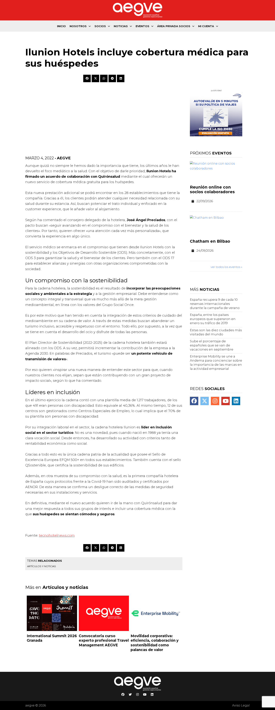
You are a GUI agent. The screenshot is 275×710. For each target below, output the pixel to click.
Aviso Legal (241, 705)
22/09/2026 (204, 201)
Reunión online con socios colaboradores (212, 189)
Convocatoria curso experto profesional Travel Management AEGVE (104, 640)
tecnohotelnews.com (57, 535)
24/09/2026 (204, 250)
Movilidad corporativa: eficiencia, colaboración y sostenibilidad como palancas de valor (154, 643)
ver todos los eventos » (226, 267)
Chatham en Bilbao (210, 241)
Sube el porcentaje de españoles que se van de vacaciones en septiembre (211, 345)
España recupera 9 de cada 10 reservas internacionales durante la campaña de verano (215, 304)
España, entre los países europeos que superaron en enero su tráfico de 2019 (213, 319)
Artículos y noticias (41, 566)
